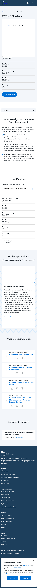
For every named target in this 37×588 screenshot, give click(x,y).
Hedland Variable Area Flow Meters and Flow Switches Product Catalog (20, 400)
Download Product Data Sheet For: (13, 184)
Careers (3, 527)
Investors (3, 524)
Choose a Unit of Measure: (8, 550)
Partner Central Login (7, 538)
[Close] (34, 560)
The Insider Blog (5, 497)
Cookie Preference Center (18, 583)
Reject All (12, 578)
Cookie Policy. (9, 573)
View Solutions (8, 317)
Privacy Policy (17, 567)
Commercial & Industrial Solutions (10, 477)
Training (3, 541)
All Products (4, 471)
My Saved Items (5, 504)
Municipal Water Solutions (8, 474)
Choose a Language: (7, 553)
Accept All (25, 578)
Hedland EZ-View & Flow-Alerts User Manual (21, 368)
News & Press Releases (7, 518)
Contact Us (4, 535)
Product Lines (5, 480)
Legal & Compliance (6, 521)
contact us (19, 437)
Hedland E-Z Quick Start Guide (21, 354)
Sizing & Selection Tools (7, 500)
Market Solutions (5, 483)
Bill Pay (3, 545)
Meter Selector (5, 494)
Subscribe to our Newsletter (8, 507)
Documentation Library (7, 491)
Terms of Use (25, 565)
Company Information (7, 515)
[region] (19, 572)
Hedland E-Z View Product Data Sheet (21, 384)
